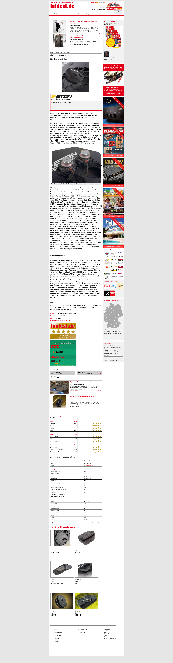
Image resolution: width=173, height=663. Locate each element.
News (51, 14)
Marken (71, 14)
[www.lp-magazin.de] (107, 297)
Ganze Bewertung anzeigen (60, 321)
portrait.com (83, 632)
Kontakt (106, 637)
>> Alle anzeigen (97, 33)
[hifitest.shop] (112, 297)
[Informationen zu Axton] (120, 253)
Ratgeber (88, 14)
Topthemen (58, 641)
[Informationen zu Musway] (107, 270)
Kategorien (77, 14)
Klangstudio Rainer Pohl (113, 339)
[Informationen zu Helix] (114, 263)
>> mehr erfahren (108, 48)
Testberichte (57, 14)
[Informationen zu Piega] (120, 270)
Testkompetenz (59, 632)
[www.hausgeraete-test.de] (113, 289)
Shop (93, 14)
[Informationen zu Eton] (114, 260)
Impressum (107, 629)
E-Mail (111, 59)
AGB (105, 632)
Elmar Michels (112, 57)
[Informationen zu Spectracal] (114, 274)
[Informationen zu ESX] (107, 260)
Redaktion (57, 634)
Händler (83, 14)
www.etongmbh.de (88, 465)
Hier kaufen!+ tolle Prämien (118, 12)
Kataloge (57, 638)
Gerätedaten (58, 635)
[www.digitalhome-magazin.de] (107, 289)
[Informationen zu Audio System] (114, 253)
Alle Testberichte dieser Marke (61, 102)
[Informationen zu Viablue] (107, 277)
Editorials (57, 643)
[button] (101, 165)
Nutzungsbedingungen (110, 638)
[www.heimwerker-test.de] (120, 289)
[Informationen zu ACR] (107, 253)
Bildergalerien (58, 637)
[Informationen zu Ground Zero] (107, 263)
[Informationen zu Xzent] (114, 277)
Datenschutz (107, 634)
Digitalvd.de (83, 631)
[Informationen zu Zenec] (120, 277)
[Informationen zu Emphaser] (120, 256)
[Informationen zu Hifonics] (120, 263)
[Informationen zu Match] (114, 267)
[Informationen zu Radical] (107, 274)
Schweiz (107, 330)
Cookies (106, 635)
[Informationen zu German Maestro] (120, 260)
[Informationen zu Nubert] (114, 270)
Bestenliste (65, 14)
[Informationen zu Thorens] (120, 274)
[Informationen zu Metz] (120, 267)
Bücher (57, 631)
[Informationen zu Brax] (107, 256)
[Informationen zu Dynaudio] (114, 256)
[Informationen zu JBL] (107, 267)
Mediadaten (107, 631)
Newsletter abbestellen (111, 360)
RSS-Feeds (58, 640)
